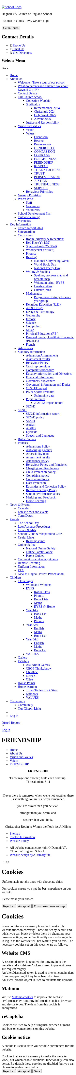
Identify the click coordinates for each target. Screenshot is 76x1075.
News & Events (20, 504)
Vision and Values (29, 126)
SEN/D (30, 406)
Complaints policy (37, 475)
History (30, 319)
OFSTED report (36, 388)
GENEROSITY (44, 148)
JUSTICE (40, 180)
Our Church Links (29, 708)
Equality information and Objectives (49, 373)
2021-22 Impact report (48, 402)
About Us (16, 78)
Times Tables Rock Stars (42, 690)
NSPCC (31, 675)
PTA (21, 570)
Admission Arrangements (42, 355)
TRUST (39, 173)
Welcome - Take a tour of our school (41, 82)
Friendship (41, 137)
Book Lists (41, 599)
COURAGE (42, 155)
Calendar (23, 508)
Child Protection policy (41, 472)
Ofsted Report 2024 (30, 228)
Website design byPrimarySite (30, 855)
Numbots (32, 694)
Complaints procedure (40, 370)
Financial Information (40, 377)
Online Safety (26, 544)
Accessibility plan (37, 453)
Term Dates (25, 515)
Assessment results (38, 359)
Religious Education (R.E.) (43, 304)
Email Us (18, 49)
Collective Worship (38, 100)
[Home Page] (11, 7)
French (30, 344)
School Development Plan (34, 213)
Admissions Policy (38, 446)
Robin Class (42, 592)
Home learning (27, 686)
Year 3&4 (32, 624)
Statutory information (31, 351)
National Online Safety (40, 548)
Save (37, 1071)
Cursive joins (42, 290)
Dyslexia (31, 432)
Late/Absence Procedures (34, 526)
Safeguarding (26, 231)
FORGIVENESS (45, 159)
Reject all (8, 906)
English (39, 628)
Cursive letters (43, 286)
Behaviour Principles (39, 191)
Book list (40, 614)
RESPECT (41, 166)
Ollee (29, 679)
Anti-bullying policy (39, 450)
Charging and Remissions (42, 468)
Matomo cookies (22, 997)
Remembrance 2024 (47, 108)
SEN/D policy (35, 417)
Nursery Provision (29, 195)
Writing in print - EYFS (49, 282)
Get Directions (22, 52)
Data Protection (36, 483)
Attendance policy (37, 461)
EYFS (30, 588)
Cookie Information (22, 837)
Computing (33, 326)
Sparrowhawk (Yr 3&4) (41, 246)
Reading (31, 257)
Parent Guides (35, 555)
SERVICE (41, 188)
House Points (26, 683)
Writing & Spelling (38, 271)
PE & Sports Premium (40, 392)
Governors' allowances (40, 381)
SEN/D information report (42, 413)
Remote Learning (29, 563)
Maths (38, 603)
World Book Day (45, 264)
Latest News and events (33, 512)
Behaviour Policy (37, 362)
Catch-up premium (38, 366)
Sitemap (15, 833)
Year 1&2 (32, 610)
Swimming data (44, 395)
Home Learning (36, 501)
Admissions (25, 348)
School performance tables (43, 493)
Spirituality (33, 104)
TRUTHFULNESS (47, 184)
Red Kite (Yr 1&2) (38, 242)
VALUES (32, 654)
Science (31, 322)
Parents (14, 519)
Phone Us (19, 45)
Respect (39, 140)
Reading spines (35, 541)
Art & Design (34, 308)
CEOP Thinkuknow (39, 668)
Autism (30, 424)
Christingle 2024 (44, 111)
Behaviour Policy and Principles (46, 464)
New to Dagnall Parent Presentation (41, 574)
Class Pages (25, 581)
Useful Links (26, 537)
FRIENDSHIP (43, 162)
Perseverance (42, 144)
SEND (22, 410)
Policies (23, 442)
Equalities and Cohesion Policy (46, 486)
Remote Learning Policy (41, 490)
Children (15, 577)
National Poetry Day (47, 268)
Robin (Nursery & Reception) (45, 239)
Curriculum (25, 235)
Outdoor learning (29, 217)
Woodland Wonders (38, 584)
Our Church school (30, 97)
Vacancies (24, 220)
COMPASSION (44, 151)
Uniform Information (31, 566)
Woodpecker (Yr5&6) (40, 250)
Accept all (24, 906)
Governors (33, 206)
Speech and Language (40, 435)
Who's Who (25, 199)
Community (17, 701)
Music (30, 330)
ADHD (31, 428)
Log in (14, 715)
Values (30, 133)
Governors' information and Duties (48, 384)
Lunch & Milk (27, 530)
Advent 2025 (42, 119)
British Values (27, 439)
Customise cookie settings (49, 906)
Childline (32, 672)
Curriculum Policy (37, 479)
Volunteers (33, 210)
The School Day (28, 523)
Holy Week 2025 (45, 115)
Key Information (20, 224)
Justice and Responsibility (42, 122)
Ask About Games (38, 665)
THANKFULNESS (47, 169)
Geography (33, 315)
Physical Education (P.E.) (42, 333)
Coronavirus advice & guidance (38, 559)
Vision (30, 129)
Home (14, 75)
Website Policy (19, 840)
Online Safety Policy (39, 552)
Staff (29, 202)
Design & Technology (40, 311)
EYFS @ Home (44, 606)
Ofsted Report (11, 722)
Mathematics (34, 293)
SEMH (30, 421)
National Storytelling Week (51, 260)
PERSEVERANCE (47, 177)
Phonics (31, 253)
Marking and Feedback (41, 497)
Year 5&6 (32, 639)
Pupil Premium (35, 399)
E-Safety (23, 661)
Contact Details (27, 93)
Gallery (22, 657)
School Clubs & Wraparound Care (40, 533)
